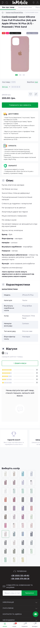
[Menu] (3, 3)
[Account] (37, 3)
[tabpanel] (20, 55)
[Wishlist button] (30, 94)
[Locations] (33, 3)
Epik (36, 82)
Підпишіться (29, 593)
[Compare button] (36, 94)
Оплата (12, 146)
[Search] (7, 3)
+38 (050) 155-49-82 (20, 576)
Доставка (13, 114)
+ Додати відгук (20, 363)
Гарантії (12, 166)
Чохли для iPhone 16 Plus (14, 12)
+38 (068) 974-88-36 (20, 579)
